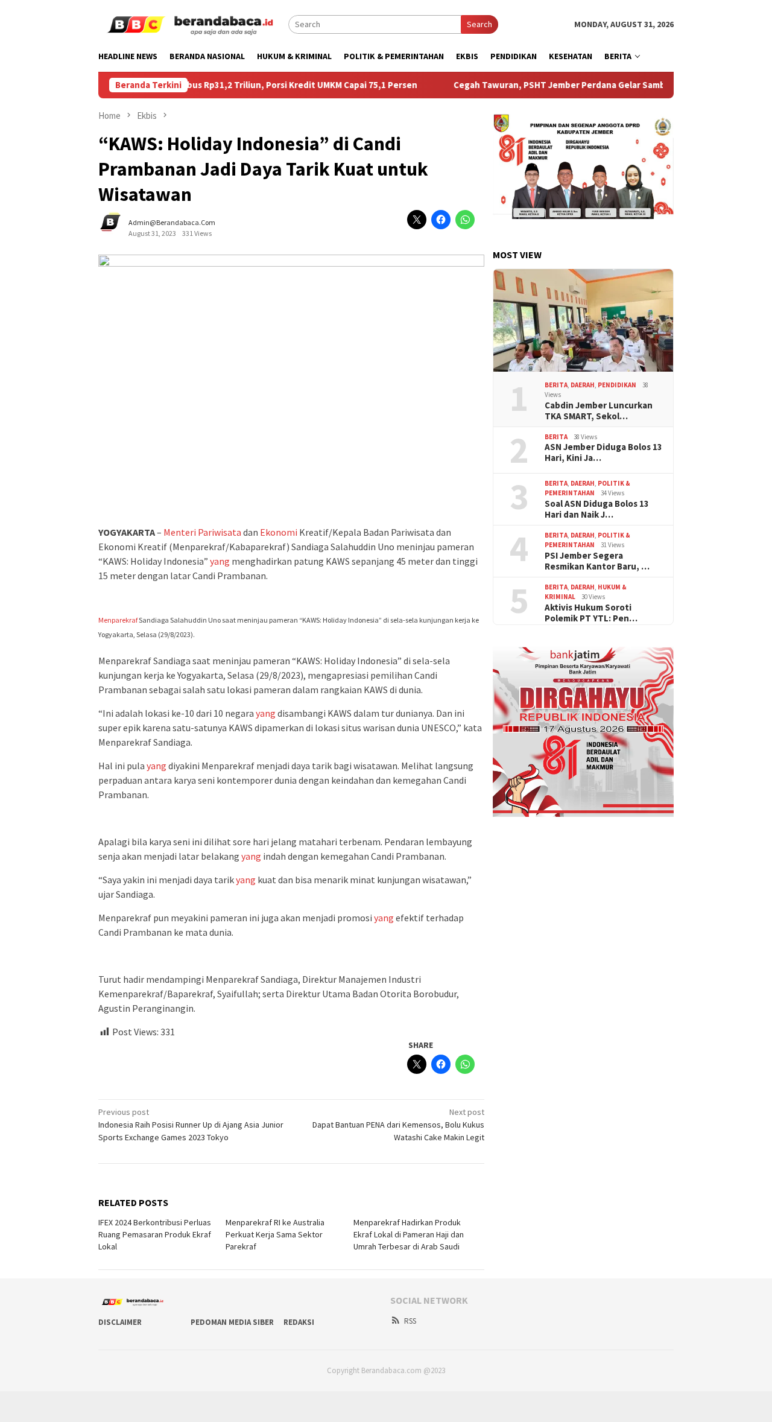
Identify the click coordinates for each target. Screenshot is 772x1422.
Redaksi (298, 1322)
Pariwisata (219, 532)
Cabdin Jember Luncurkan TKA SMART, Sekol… (599, 411)
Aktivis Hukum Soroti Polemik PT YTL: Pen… (591, 613)
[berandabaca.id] (193, 23)
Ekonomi (278, 532)
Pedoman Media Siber (232, 1322)
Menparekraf (118, 619)
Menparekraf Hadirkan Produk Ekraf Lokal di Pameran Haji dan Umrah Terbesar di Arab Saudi (408, 1234)
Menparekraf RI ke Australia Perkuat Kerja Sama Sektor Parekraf (275, 1234)
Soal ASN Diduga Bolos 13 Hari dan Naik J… (597, 509)
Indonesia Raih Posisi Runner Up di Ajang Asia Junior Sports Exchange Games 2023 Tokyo (190, 1124)
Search (479, 24)
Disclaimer (120, 1322)
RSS (410, 1321)
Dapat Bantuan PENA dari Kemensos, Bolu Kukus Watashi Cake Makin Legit (398, 1124)
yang (220, 561)
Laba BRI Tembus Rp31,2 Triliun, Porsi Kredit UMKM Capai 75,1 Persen (240, 85)
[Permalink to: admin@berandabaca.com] (116, 227)
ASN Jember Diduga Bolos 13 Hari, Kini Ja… (603, 452)
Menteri (179, 532)
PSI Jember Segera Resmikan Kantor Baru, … (597, 561)
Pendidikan (617, 385)
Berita (556, 385)
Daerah (583, 385)
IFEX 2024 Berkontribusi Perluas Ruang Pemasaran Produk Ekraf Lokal (154, 1234)
